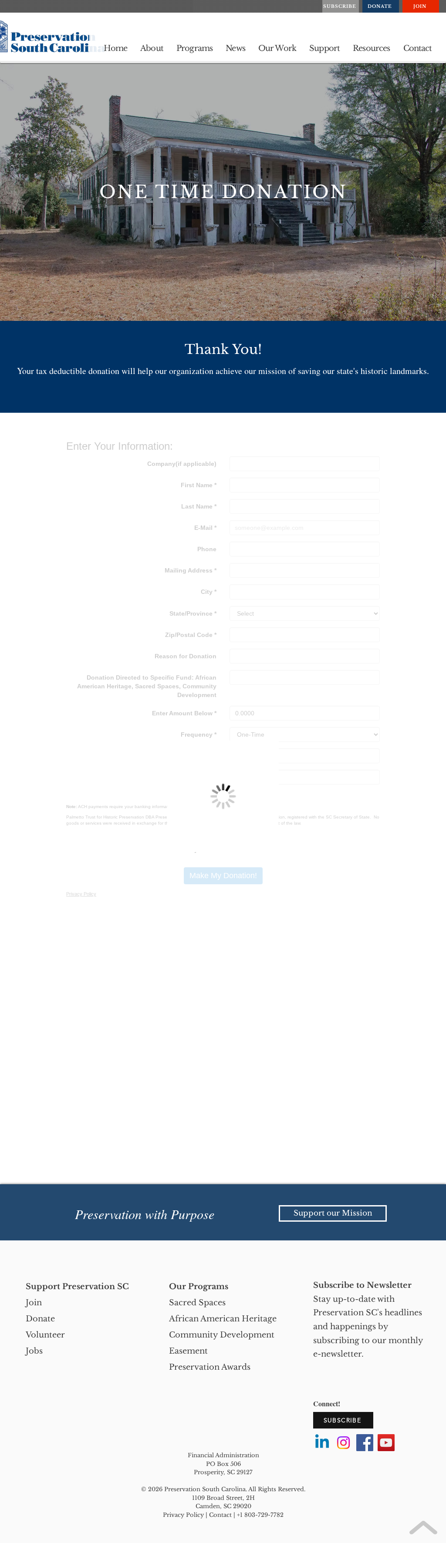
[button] (152, 48)
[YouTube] (386, 1442)
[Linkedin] (322, 1442)
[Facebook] (364, 1442)
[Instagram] (343, 1442)
